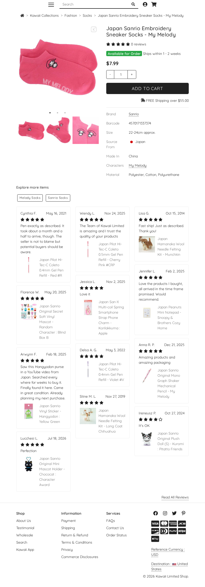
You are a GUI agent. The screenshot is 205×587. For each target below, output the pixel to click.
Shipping (68, 528)
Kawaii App (25, 549)
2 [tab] (57, 112)
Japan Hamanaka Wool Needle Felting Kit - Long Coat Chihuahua (111, 421)
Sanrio (134, 114)
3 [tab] (65, 112)
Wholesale (24, 535)
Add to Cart (147, 88)
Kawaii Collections (44, 15)
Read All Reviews (175, 497)
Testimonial (25, 528)
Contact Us (115, 528)
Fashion (70, 15)
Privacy (67, 549)
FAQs (110, 520)
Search (21, 542)
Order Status (116, 535)
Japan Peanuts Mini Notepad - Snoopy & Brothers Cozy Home (170, 317)
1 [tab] (50, 112)
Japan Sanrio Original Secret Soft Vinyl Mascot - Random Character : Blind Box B (52, 322)
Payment (68, 520)
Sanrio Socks (58, 198)
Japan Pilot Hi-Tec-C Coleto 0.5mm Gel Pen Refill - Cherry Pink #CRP (110, 254)
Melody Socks (30, 198)
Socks (87, 15)
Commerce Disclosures (79, 557)
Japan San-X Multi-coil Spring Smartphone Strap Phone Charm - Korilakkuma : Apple (111, 318)
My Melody (137, 165)
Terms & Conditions (76, 542)
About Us (23, 520)
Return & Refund (74, 535)
